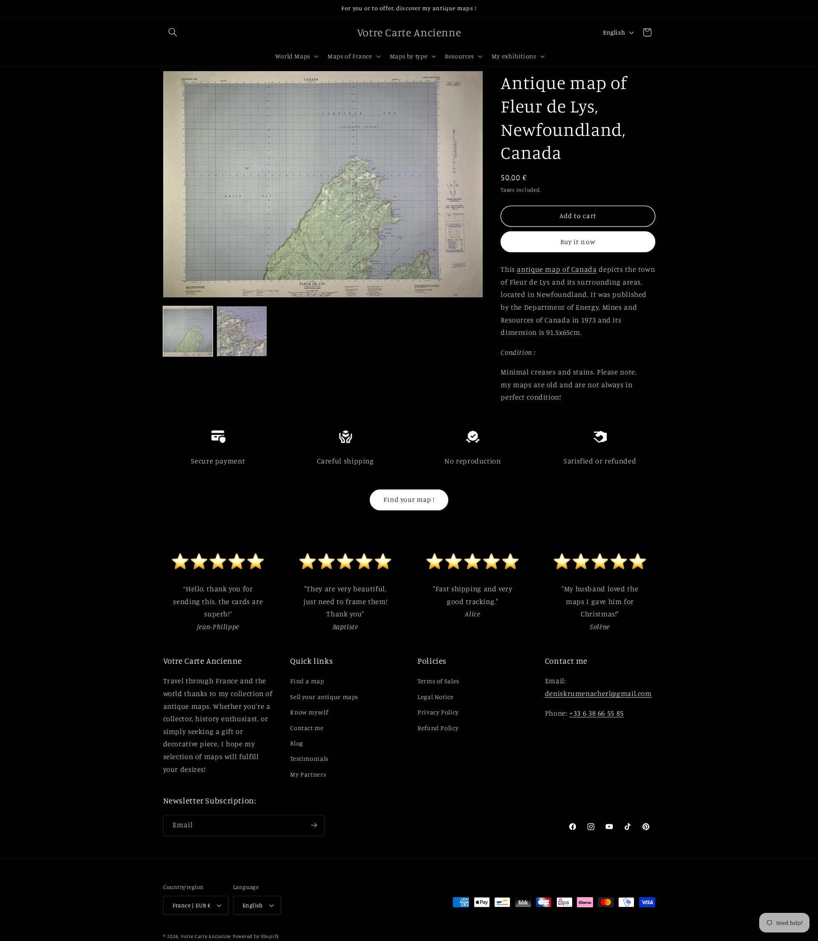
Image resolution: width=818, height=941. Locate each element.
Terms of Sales (438, 681)
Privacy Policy (438, 712)
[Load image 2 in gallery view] (241, 331)
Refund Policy (438, 727)
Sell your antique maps (324, 696)
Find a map (307, 681)
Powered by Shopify (256, 936)
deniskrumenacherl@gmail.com (598, 693)
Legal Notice (436, 696)
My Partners (308, 774)
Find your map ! (409, 499)
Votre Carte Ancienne (206, 936)
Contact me (306, 727)
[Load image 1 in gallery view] (188, 331)
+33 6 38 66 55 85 (596, 713)
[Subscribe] (313, 825)
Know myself (309, 712)
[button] (173, 32)
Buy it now (578, 241)
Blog (296, 743)
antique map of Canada (556, 269)
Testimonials (309, 758)
